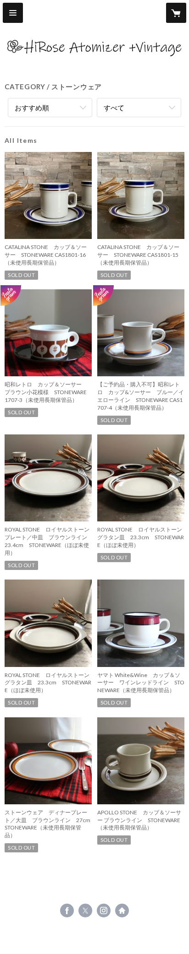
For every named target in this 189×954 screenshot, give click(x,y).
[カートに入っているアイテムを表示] (176, 13)
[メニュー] (13, 13)
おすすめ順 (32, 107)
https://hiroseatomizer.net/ (122, 910)
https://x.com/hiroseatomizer (85, 910)
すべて (114, 107)
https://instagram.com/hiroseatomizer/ (104, 910)
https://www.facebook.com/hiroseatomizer (67, 910)
